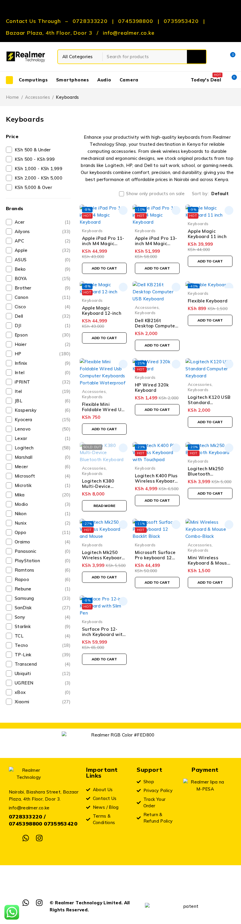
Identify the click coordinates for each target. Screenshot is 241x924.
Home (12, 97)
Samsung (43, 598)
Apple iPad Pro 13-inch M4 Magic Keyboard (156, 243)
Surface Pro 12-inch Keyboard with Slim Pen (103, 634)
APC (43, 241)
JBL (43, 401)
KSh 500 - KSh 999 (35, 159)
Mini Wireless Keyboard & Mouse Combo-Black (209, 563)
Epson (43, 335)
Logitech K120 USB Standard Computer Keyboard (209, 405)
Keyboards (92, 230)
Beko (43, 269)
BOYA (43, 278)
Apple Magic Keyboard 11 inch (207, 233)
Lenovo (43, 429)
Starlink (43, 626)
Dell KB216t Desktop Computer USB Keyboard (156, 326)
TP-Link (43, 654)
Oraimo (43, 542)
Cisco (43, 306)
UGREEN (43, 683)
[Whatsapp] (25, 838)
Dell (43, 316)
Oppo (43, 532)
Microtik (43, 485)
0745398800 (135, 21)
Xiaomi (43, 701)
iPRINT (43, 382)
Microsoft (43, 476)
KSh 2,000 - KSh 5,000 (38, 178)
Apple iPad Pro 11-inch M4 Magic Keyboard (103, 243)
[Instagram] (39, 838)
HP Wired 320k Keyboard (152, 387)
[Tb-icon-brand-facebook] (12, 838)
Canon (43, 297)
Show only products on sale (155, 193)
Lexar (43, 438)
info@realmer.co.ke (129, 33)
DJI (43, 325)
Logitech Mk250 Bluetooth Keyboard (205, 474)
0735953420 (181, 21)
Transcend (43, 664)
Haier (43, 344)
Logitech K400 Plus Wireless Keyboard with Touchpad (156, 481)
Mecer (43, 466)
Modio (43, 504)
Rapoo (43, 579)
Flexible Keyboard (207, 301)
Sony (43, 617)
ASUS (43, 259)
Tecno (43, 645)
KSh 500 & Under (33, 150)
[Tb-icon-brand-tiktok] (52, 838)
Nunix (43, 523)
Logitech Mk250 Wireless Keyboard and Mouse (103, 558)
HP (43, 353)
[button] (104, 268)
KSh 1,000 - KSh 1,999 (38, 168)
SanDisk (43, 607)
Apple (43, 250)
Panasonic (43, 551)
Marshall (43, 457)
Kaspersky (43, 410)
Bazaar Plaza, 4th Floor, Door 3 (49, 33)
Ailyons (43, 231)
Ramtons (43, 570)
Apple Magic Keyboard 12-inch (101, 310)
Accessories (37, 97)
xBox (43, 692)
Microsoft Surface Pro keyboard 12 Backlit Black (155, 558)
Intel (43, 372)
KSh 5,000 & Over (33, 187)
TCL (43, 636)
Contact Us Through (33, 21)
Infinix (43, 363)
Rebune (43, 589)
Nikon (43, 513)
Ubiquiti (43, 673)
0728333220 (90, 21)
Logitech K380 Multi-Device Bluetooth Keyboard (98, 489)
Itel (43, 391)
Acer (43, 222)
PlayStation (43, 560)
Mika (43, 495)
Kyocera (43, 419)
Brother (43, 288)
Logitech (43, 448)
